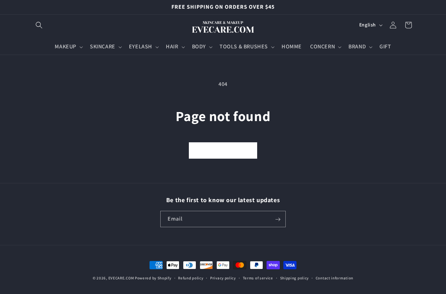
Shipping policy (294, 277)
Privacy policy (223, 277)
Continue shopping (223, 150)
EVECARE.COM (121, 278)
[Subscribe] (277, 219)
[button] (39, 25)
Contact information (334, 277)
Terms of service (258, 277)
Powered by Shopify (153, 278)
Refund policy (190, 277)
